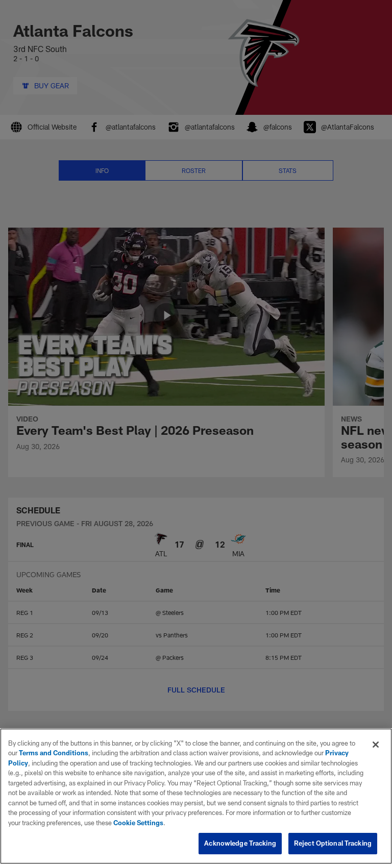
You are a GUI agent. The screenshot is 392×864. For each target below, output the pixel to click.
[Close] (375, 744)
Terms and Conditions (53, 753)
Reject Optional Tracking (333, 843)
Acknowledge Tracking (240, 843)
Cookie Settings (138, 823)
